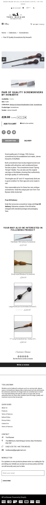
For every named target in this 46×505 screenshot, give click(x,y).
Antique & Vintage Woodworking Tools (21, 104)
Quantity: (14, 117)
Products (4, 411)
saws (3, 390)
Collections (12, 33)
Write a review (23, 365)
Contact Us (5, 423)
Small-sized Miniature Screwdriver (23, 274)
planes (40, 388)
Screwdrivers (23, 33)
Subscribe (7, 481)
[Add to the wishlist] (29, 235)
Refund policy (6, 417)
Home (4, 33)
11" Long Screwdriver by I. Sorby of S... (23, 339)
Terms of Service (7, 414)
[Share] (4, 132)
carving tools (33, 388)
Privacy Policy (6, 420)
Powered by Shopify (19, 497)
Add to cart (10, 124)
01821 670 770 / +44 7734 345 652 (18, 447)
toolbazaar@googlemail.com (16, 450)
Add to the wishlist (27, 123)
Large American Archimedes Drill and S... (23, 306)
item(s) (38, 24)
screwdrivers (11, 390)
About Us (4, 408)
